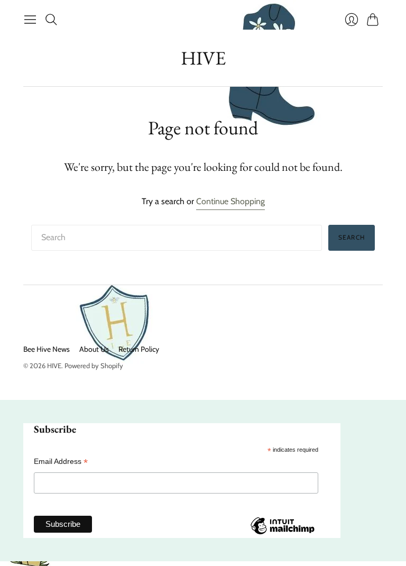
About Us (94, 349)
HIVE (203, 57)
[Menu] (30, 19)
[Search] (51, 20)
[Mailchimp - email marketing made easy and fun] (282, 534)
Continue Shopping (230, 201)
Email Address (61, 462)
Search (351, 237)
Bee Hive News (46, 349)
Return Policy (138, 349)
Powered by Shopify (93, 365)
